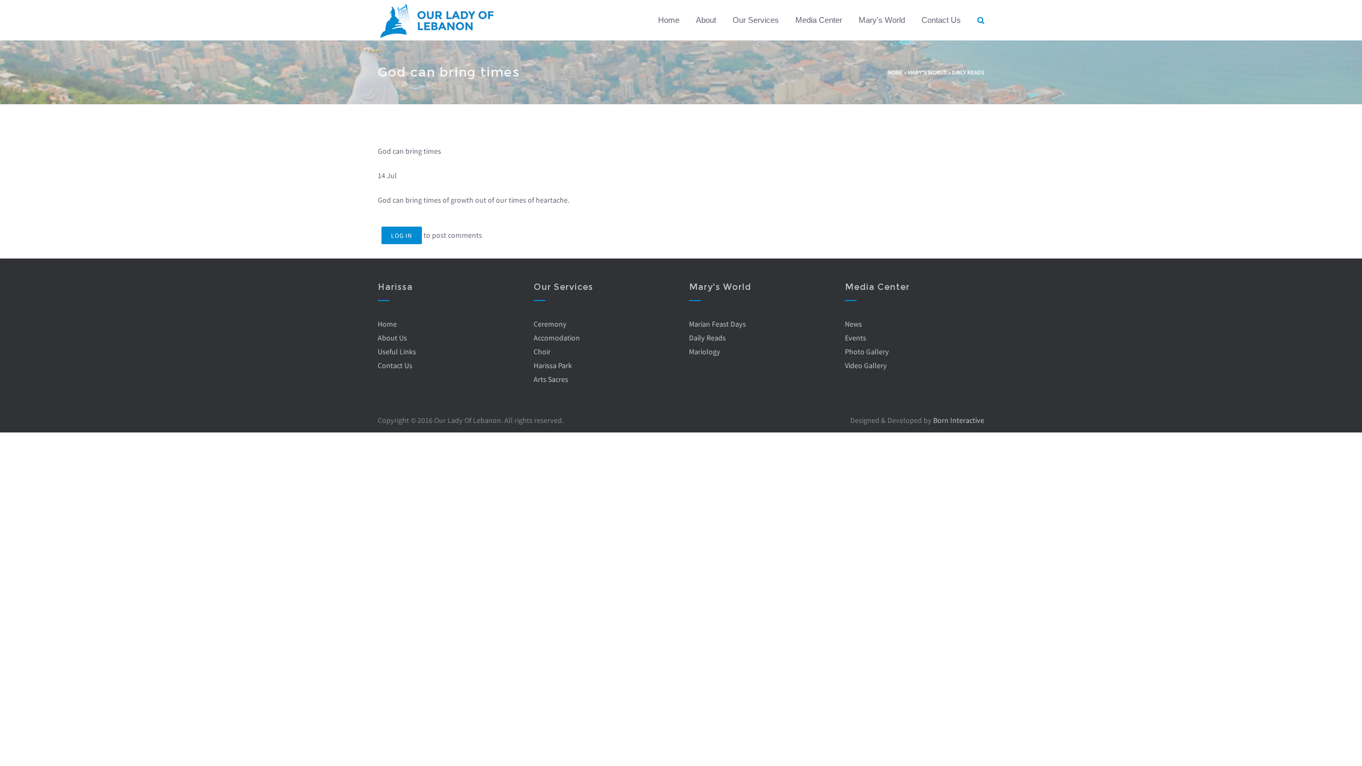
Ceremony (550, 324)
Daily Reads (968, 72)
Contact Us (941, 19)
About (706, 19)
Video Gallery (866, 365)
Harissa (395, 287)
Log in (401, 235)
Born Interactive (958, 420)
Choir (542, 351)
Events (855, 338)
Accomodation (557, 338)
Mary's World (882, 19)
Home (668, 19)
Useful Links (397, 351)
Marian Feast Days (717, 324)
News (853, 324)
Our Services (756, 19)
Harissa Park (553, 365)
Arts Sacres (551, 379)
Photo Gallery (867, 351)
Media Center (818, 19)
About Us (392, 338)
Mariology (704, 351)
